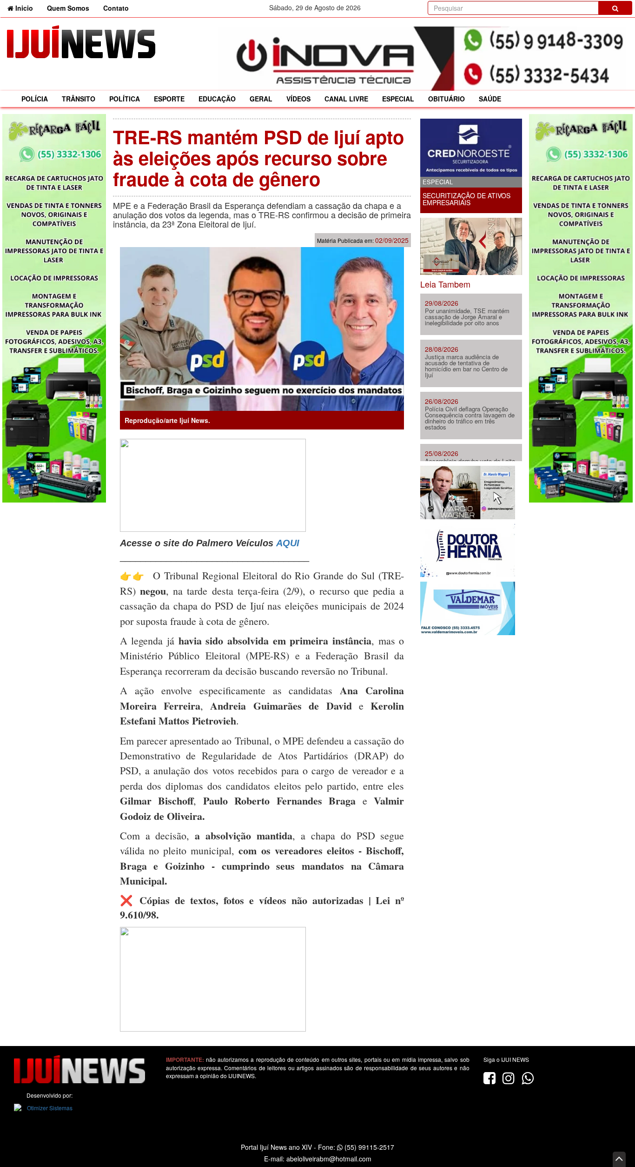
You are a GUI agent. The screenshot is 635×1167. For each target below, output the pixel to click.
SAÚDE (490, 98)
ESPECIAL (398, 98)
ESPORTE (169, 98)
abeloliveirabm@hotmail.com (328, 1158)
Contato (116, 8)
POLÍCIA (34, 98)
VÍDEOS (298, 98)
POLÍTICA (124, 98)
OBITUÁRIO (446, 98)
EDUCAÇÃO (217, 98)
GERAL (261, 98)
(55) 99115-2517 (368, 1147)
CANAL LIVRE (346, 98)
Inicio (26, 8)
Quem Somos (68, 8)
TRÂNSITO (78, 98)
